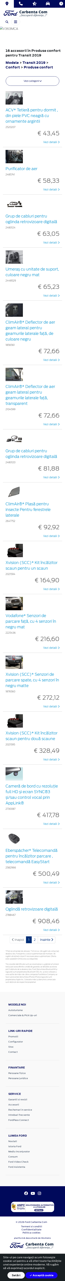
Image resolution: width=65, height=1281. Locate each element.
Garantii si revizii (17, 1099)
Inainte (45, 939)
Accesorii (13, 1104)
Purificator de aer (21, 168)
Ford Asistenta (16, 1167)
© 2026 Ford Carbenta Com (31, 1222)
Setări (16, 1275)
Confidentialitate (31, 1229)
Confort (13, 67)
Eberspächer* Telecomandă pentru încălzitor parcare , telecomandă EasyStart (32, 856)
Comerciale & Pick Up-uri (22, 1015)
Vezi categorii (32, 81)
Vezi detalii (50, 142)
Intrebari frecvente (19, 1115)
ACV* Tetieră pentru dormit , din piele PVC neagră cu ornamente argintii (32, 116)
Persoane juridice (18, 1078)
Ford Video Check (18, 1161)
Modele (12, 62)
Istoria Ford (14, 1146)
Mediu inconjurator (19, 1151)
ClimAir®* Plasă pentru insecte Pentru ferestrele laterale (28, 509)
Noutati (12, 1141)
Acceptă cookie (42, 1275)
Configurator (15, 1041)
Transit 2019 (34, 62)
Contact (13, 1052)
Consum (13, 1156)
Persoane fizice (17, 1073)
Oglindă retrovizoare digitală (32, 909)
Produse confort (38, 67)
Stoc (11, 1046)
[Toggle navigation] (15, 21)
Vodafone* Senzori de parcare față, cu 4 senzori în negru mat (31, 621)
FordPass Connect (18, 1120)
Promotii (13, 1036)
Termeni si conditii (31, 1226)
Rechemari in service (20, 1109)
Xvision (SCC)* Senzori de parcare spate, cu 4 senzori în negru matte (32, 680)
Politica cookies (31, 1232)
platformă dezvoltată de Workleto (32, 1238)
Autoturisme (15, 1010)
